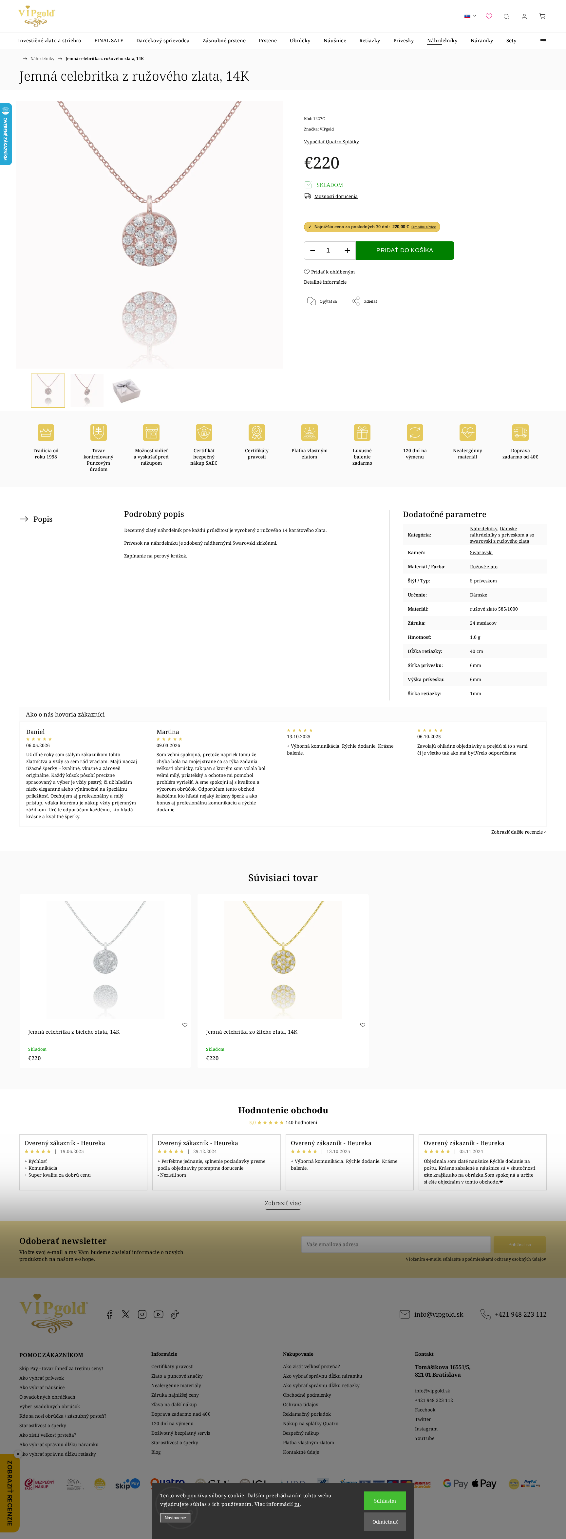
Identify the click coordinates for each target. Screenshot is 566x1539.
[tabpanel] (105, 981)
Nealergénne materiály (176, 1385)
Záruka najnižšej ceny (175, 1395)
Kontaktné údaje (301, 1452)
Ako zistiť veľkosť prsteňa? (47, 1435)
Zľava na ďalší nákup (174, 1404)
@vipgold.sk (175, 1314)
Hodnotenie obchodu (283, 1110)
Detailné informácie (325, 282)
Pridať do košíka (404, 250)
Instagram (142, 1314)
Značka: (319, 129)
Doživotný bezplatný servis (180, 1433)
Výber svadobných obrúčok (49, 1406)
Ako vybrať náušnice (42, 1387)
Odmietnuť (385, 1521)
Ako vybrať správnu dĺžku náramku (59, 1444)
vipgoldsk (126, 1314)
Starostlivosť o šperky (42, 1425)
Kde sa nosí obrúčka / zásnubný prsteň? (62, 1416)
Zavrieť (513, 323)
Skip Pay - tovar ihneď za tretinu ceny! (61, 1368)
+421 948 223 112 (521, 1314)
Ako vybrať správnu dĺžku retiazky (57, 1454)
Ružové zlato (484, 566)
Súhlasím (385, 1500)
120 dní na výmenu (172, 1423)
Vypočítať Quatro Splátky (331, 141)
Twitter (423, 1419)
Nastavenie (175, 1517)
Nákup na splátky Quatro (310, 1423)
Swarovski (481, 552)
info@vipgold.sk (438, 1314)
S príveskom (483, 580)
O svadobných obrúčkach (47, 1397)
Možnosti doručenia (336, 196)
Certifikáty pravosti (172, 1366)
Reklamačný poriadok (307, 1414)
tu (297, 1504)
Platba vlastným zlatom (308, 1442)
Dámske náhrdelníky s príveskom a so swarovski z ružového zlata (502, 534)
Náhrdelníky (483, 528)
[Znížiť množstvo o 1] (312, 250)
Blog (156, 1452)
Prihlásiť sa (519, 1244)
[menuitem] (49, 40)
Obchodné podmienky (307, 1395)
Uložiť (323, 323)
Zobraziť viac (283, 1203)
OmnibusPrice (423, 227)
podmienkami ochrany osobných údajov (505, 1259)
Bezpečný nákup (301, 1433)
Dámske (478, 595)
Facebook (109, 1314)
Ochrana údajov (300, 1404)
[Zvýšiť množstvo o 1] (347, 250)
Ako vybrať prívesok (41, 1378)
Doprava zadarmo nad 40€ (180, 1414)
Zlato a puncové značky (177, 1376)
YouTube (158, 1314)
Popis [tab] (42, 519)
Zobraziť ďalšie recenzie (517, 832)
